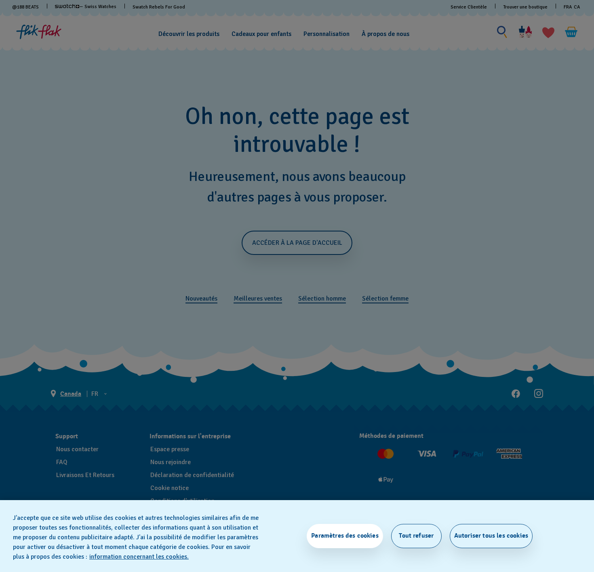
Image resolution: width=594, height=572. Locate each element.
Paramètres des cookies (345, 536)
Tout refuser (416, 536)
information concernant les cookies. (139, 557)
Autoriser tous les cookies (491, 536)
